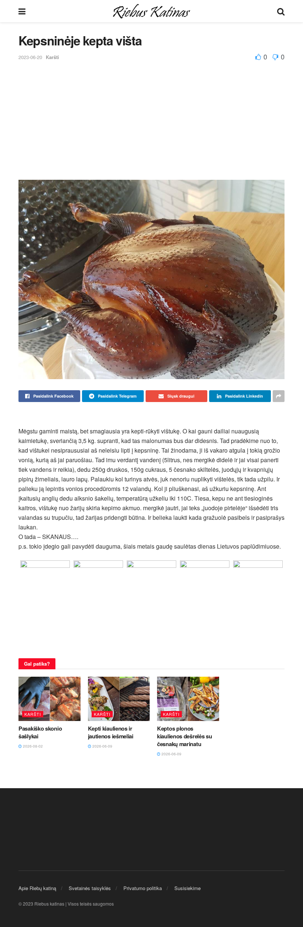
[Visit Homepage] (151, 11)
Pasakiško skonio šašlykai (40, 732)
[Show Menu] (21, 11)
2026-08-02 (32, 746)
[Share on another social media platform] (279, 396)
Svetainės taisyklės (90, 888)
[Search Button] (281, 11)
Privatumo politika (142, 888)
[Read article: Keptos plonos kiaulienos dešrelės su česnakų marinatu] (188, 699)
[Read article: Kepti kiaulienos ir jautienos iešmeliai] (119, 699)
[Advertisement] (151, 117)
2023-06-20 (30, 57)
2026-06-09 (101, 746)
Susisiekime (187, 888)
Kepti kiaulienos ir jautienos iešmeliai (110, 732)
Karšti (52, 57)
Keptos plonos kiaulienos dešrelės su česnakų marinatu (184, 736)
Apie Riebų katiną (37, 888)
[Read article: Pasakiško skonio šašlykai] (49, 699)
